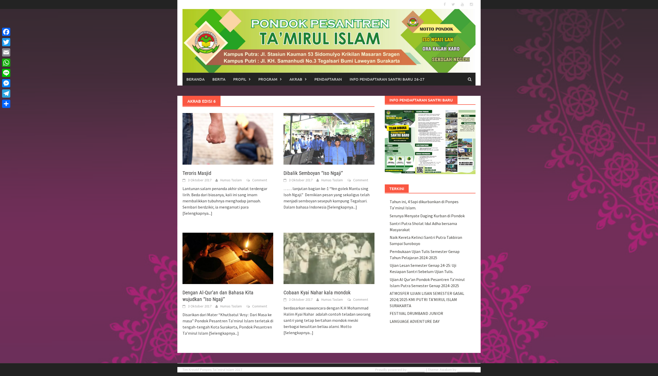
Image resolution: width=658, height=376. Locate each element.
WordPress (416, 369)
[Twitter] (6, 42)
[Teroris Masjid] (227, 138)
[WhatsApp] (6, 63)
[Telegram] (6, 93)
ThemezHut (466, 369)
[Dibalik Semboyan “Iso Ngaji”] (329, 138)
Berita (218, 79)
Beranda (195, 79)
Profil (239, 79)
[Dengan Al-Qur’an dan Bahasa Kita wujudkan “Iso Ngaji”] (227, 257)
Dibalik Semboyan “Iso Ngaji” (313, 173)
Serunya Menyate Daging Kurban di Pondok (427, 215)
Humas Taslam (231, 180)
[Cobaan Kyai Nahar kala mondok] (329, 257)
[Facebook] (6, 32)
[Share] (6, 104)
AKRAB (295, 79)
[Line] (6, 73)
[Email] (6, 52)
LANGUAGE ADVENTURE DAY (415, 321)
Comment (259, 180)
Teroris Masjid (196, 173)
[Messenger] (6, 83)
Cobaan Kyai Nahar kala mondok (317, 292)
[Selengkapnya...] (197, 213)
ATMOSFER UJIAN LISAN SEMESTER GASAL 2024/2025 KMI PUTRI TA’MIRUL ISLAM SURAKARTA (427, 299)
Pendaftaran (328, 79)
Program (267, 79)
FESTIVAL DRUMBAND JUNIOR (416, 313)
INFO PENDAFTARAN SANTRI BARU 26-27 (387, 79)
